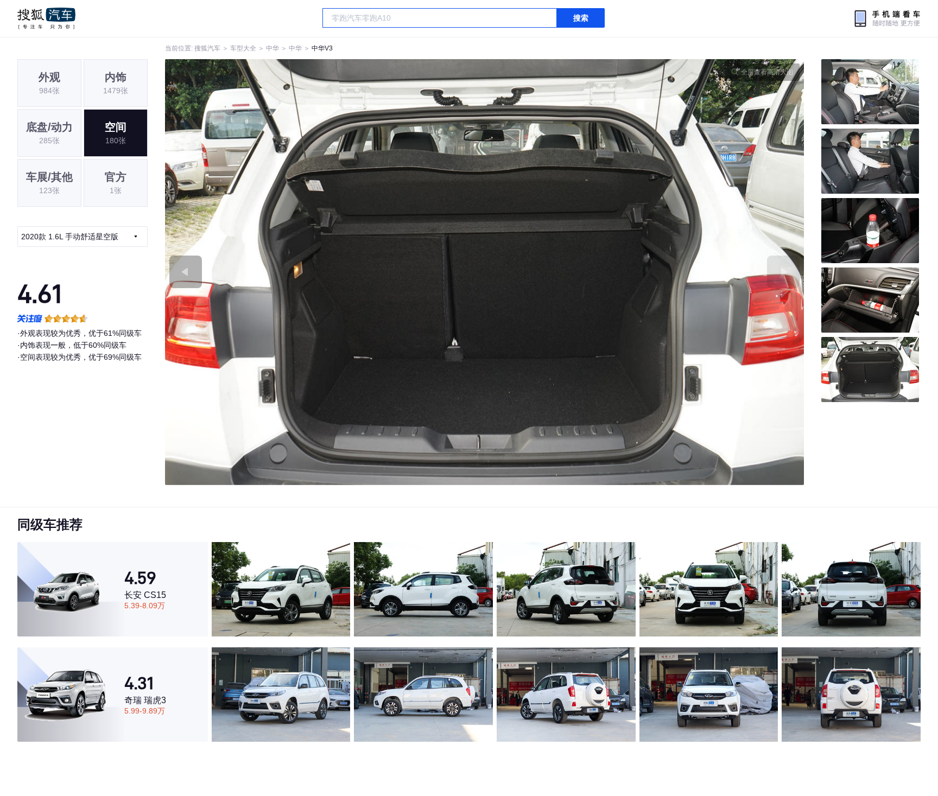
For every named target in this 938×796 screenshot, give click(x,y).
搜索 (580, 18)
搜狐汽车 (46, 18)
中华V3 (322, 48)
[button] (325, 272)
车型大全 (243, 48)
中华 (272, 48)
